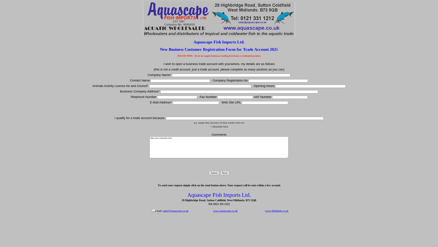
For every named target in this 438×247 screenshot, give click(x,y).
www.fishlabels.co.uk (276, 210)
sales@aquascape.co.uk (176, 210)
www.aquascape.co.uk (225, 210)
